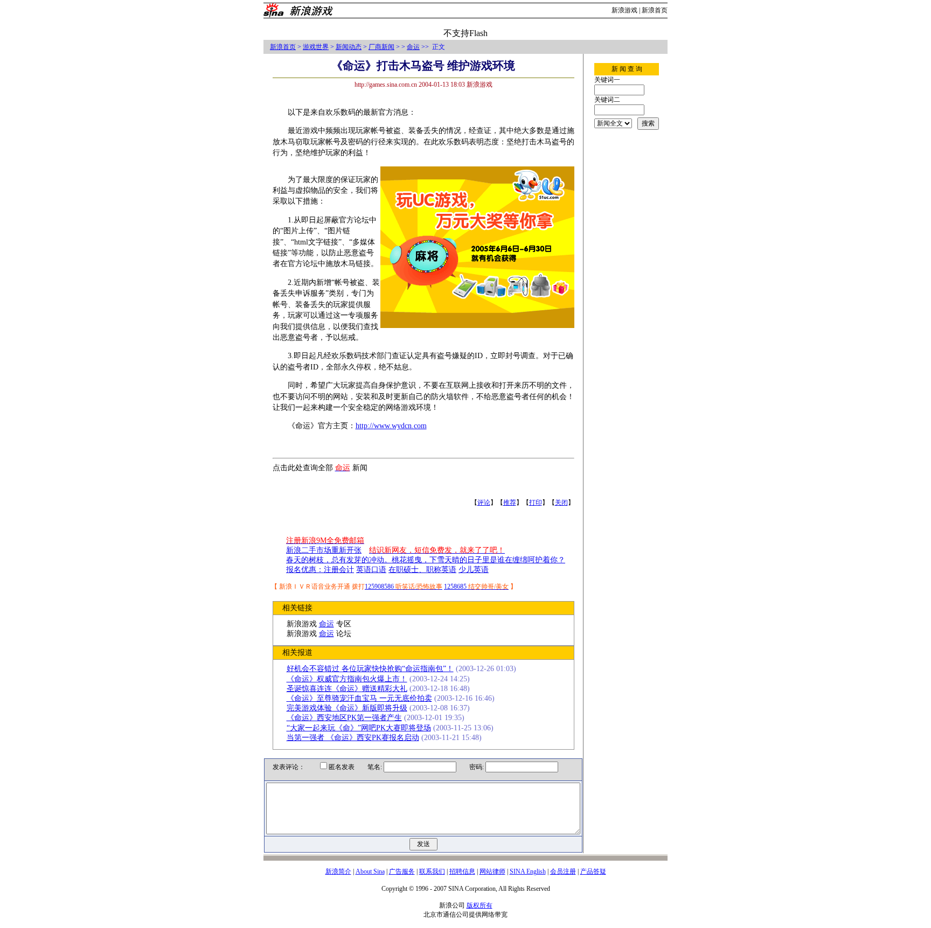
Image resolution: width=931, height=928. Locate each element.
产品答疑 (593, 871)
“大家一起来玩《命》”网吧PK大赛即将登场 (359, 728)
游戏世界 (316, 47)
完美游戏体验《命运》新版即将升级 (347, 708)
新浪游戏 (624, 10)
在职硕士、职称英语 (422, 570)
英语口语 (371, 570)
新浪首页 (655, 10)
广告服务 (402, 871)
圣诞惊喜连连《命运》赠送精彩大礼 (347, 689)
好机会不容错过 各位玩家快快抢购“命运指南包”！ (370, 669)
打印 (535, 502)
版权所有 (479, 905)
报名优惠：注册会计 (320, 570)
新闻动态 (349, 47)
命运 (413, 47)
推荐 (509, 502)
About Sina (370, 871)
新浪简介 (338, 871)
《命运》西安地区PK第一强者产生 (344, 718)
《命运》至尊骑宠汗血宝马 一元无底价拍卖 (359, 698)
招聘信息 (462, 871)
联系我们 (432, 871)
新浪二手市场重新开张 (324, 550)
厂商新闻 (381, 47)
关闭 (561, 502)
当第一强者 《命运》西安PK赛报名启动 (353, 738)
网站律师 (492, 871)
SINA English (528, 871)
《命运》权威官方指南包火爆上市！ (347, 679)
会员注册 (563, 871)
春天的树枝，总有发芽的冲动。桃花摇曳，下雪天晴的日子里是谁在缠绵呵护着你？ (425, 560)
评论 (483, 502)
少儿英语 (473, 570)
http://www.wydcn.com (391, 426)
